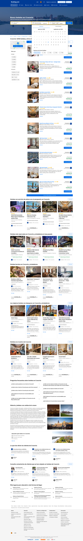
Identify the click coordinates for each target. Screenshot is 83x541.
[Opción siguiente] (73, 216)
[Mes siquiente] (65, 29)
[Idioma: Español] (41, 2)
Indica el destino (16, 22)
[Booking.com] (15, 2)
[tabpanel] (50, 41)
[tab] (41, 26)
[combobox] (21, 23)
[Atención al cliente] (44, 2)
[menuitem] (14, 5)
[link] (18, 57)
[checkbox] (48, 34)
